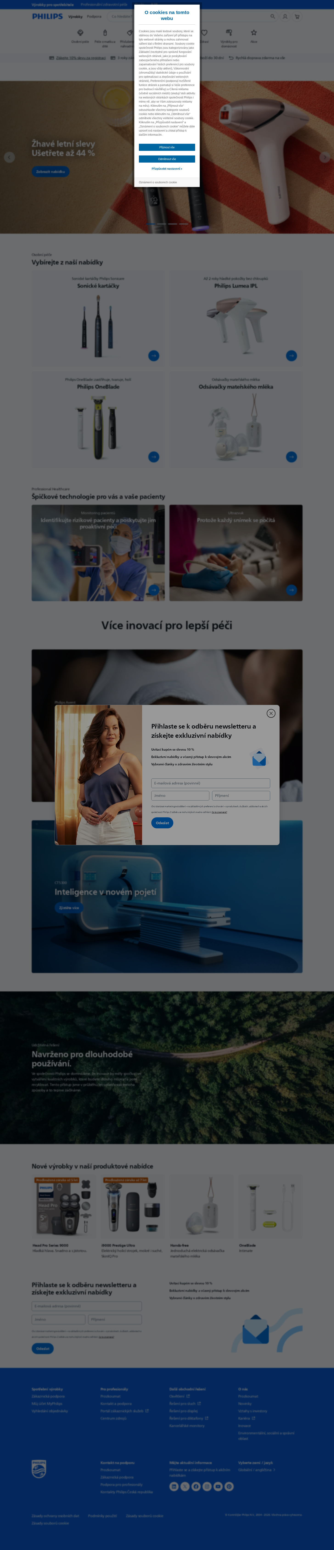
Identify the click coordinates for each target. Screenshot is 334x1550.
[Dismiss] (271, 713)
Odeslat (162, 823)
